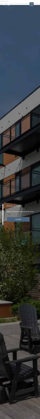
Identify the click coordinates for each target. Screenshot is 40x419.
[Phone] (32, 4)
